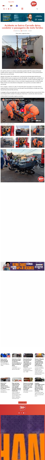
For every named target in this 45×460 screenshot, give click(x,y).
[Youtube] (9, 9)
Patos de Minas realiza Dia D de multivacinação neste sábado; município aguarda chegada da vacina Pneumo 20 (16, 387)
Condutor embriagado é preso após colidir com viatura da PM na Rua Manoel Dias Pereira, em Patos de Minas (39, 387)
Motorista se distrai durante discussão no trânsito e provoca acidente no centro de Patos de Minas (17, 362)
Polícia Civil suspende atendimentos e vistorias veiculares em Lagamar (5, 385)
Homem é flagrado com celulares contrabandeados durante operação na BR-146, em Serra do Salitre (39, 362)
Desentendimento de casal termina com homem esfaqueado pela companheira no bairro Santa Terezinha (27, 363)
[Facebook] (4, 9)
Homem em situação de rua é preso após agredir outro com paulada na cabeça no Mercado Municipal (28, 386)
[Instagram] (6, 9)
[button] (37, 9)
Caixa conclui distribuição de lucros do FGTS (4, 360)
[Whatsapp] (11, 9)
